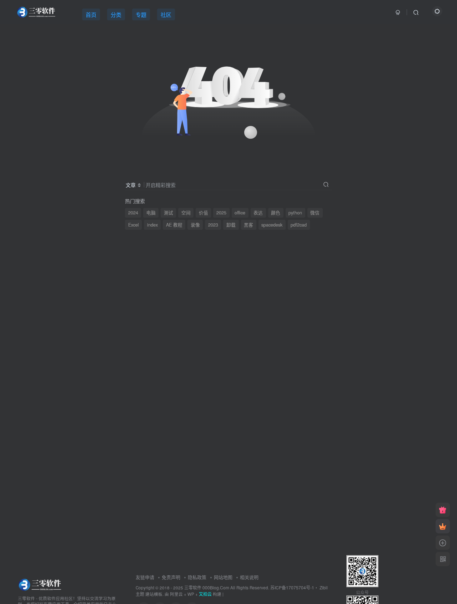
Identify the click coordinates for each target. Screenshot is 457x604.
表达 (258, 212)
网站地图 (223, 577)
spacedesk (271, 225)
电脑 (151, 212)
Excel (133, 225)
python (295, 212)
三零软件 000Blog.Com (207, 587)
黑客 (248, 225)
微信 (315, 212)
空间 (186, 212)
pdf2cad (299, 225)
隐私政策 (197, 577)
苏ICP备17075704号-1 (292, 587)
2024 (133, 212)
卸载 (231, 225)
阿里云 (176, 594)
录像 (195, 225)
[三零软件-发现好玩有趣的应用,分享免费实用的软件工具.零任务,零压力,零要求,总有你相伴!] (40, 583)
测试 (168, 212)
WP (190, 594)
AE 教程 (174, 225)
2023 (213, 225)
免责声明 (171, 577)
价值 (203, 212)
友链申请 (145, 577)
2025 (221, 212)
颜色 (275, 212)
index (152, 225)
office (240, 212)
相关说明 (249, 577)
